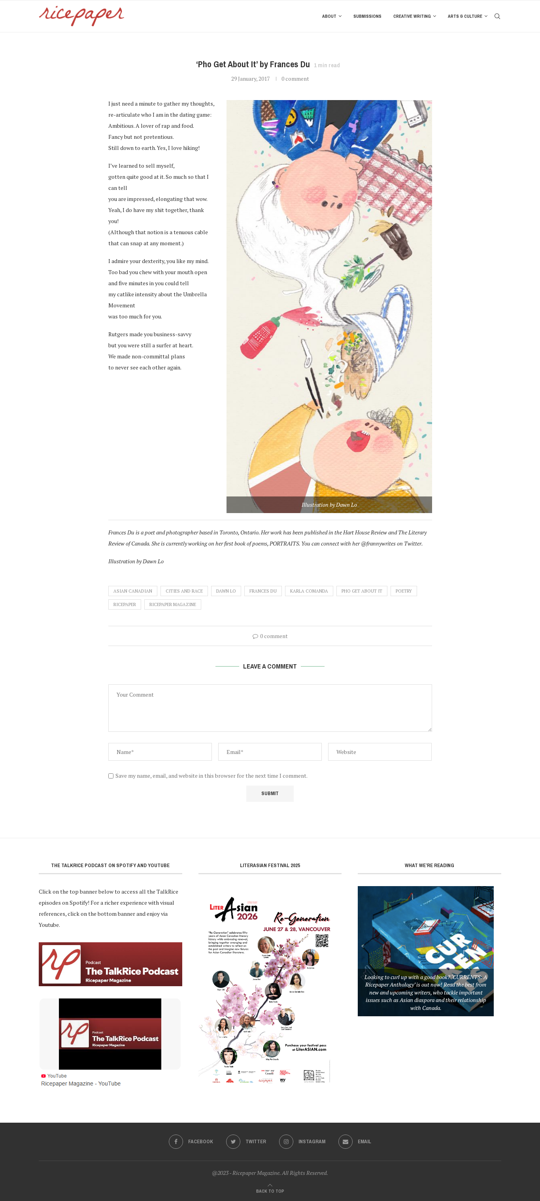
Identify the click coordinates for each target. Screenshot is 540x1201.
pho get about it (362, 591)
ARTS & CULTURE (465, 16)
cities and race (184, 591)
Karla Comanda (309, 591)
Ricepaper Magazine (172, 604)
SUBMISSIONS (367, 16)
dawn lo (226, 591)
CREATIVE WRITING (412, 16)
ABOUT (329, 16)
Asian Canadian (132, 591)
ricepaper (124, 604)
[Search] (497, 16)
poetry (404, 591)
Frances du (263, 591)
